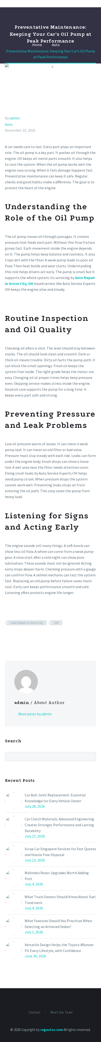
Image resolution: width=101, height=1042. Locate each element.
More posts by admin (35, 714)
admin (15, 118)
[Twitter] (15, 636)
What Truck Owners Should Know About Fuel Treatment (60, 899)
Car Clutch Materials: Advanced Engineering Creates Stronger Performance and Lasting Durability (59, 825)
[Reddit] (42, 636)
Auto (9, 124)
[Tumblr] (28, 636)
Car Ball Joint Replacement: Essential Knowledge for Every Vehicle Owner (55, 798)
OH (56, 623)
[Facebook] (8, 636)
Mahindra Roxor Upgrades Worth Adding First (57, 875)
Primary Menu (92, 3)
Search (91, 756)
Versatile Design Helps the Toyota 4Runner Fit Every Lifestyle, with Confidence (59, 947)
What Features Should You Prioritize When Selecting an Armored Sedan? (58, 923)
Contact (34, 1012)
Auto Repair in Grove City (27, 623)
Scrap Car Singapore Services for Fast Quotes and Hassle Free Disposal (60, 851)
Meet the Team (61, 1012)
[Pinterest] (21, 636)
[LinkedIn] (35, 636)
